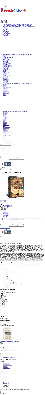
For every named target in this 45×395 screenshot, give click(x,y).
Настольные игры (6, 13)
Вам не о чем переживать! (5, 353)
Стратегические (6, 214)
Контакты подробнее (6, 387)
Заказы (4, 152)
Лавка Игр (5, 216)
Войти (1, 156)
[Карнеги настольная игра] (15, 199)
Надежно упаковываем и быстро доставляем (8, 350)
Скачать (21, 222)
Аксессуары (5, 14)
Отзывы (4, 17)
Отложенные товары (6, 154)
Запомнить (4, 167)
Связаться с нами (3, 378)
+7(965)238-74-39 (6, 383)
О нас (4, 2)
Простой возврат (6, 6)
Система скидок (6, 4)
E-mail (1, 157)
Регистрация (5, 156)
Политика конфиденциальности (6, 373)
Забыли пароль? (6, 158)
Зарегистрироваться (6, 364)
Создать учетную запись (5, 228)
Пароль (1, 158)
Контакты (4, 3)
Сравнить (6, 206)
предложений (14, 265)
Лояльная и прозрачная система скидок (7, 357)
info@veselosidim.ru (6, 386)
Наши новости (5, 16)
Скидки (4, 15)
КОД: (1, 201)
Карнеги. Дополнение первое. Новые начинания (9, 341)
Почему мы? (2, 375)
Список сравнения (6, 153)
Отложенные (5, 367)
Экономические (6, 213)
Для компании (5, 212)
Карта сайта (2, 379)
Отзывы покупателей (4, 377)
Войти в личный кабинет (7, 365)
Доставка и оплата (6, 5)
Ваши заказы (5, 366)
